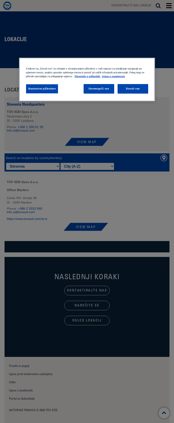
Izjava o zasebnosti (113, 76)
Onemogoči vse (99, 88)
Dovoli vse (133, 88)
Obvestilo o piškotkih (88, 76)
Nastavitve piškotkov (42, 88)
